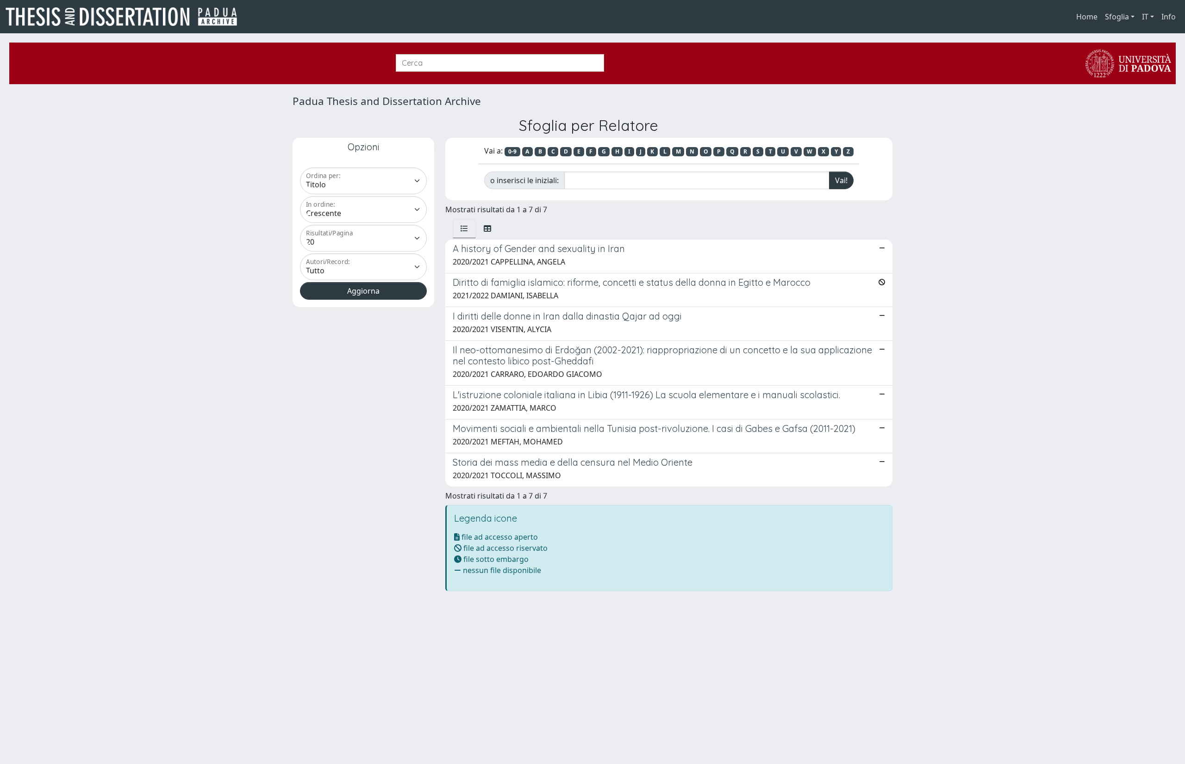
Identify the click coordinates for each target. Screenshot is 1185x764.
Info (1168, 17)
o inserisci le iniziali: (524, 180)
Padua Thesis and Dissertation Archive (387, 101)
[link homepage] (125, 17)
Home (1087, 17)
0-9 (512, 151)
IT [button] (1145, 17)
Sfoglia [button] (1117, 17)
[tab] (464, 228)
